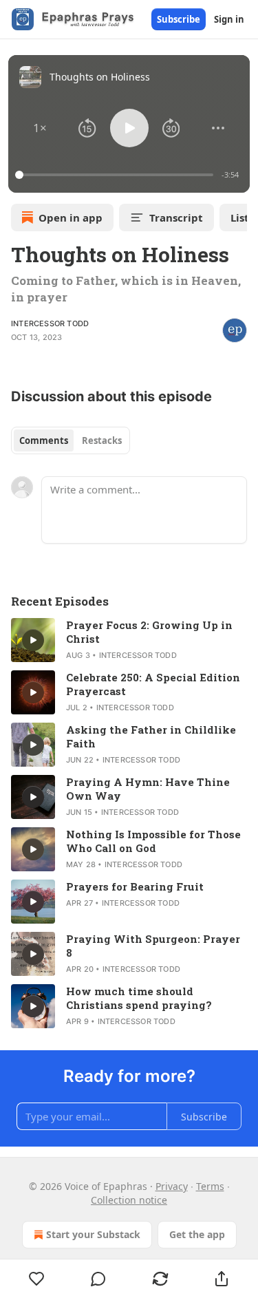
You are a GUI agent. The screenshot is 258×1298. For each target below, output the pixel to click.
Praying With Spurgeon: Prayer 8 (153, 945)
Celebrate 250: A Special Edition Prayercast (153, 684)
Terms (210, 1186)
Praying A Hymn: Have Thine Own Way (148, 788)
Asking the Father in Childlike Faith (151, 736)
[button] (40, 128)
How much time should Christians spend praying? (139, 998)
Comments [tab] (43, 440)
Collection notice (129, 1199)
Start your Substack (93, 1234)
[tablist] (70, 440)
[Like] (37, 1278)
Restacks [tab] (102, 440)
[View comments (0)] (99, 1278)
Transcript (176, 217)
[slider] (116, 175)
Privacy (171, 1186)
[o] (33, 640)
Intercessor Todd (50, 323)
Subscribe (178, 19)
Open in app (71, 217)
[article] (129, 640)
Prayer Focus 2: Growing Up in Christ (149, 632)
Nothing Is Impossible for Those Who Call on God (153, 841)
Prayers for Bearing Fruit (135, 886)
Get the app (197, 1234)
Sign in (229, 19)
